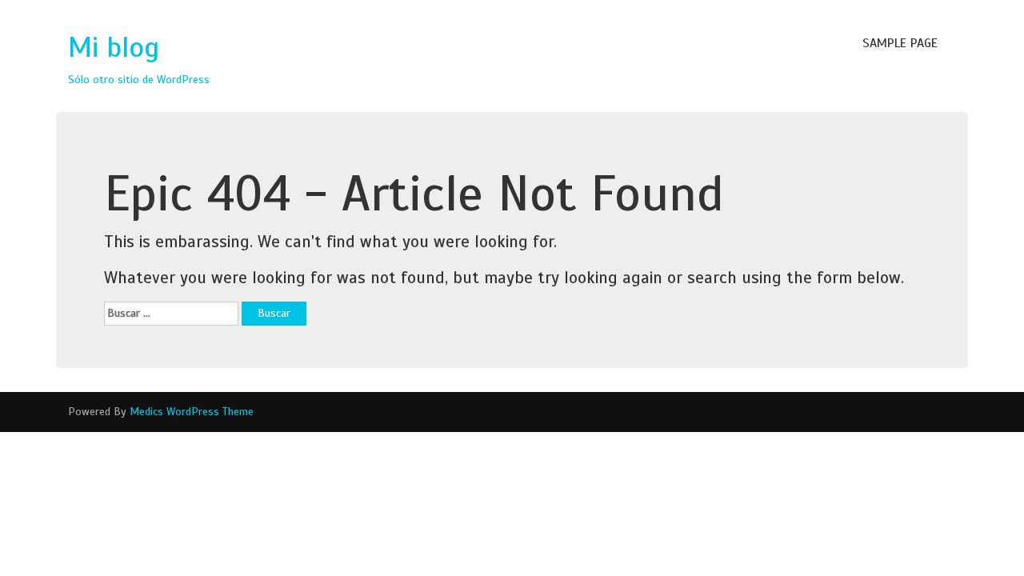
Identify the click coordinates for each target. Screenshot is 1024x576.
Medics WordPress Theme (192, 411)
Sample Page (900, 43)
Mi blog (113, 47)
